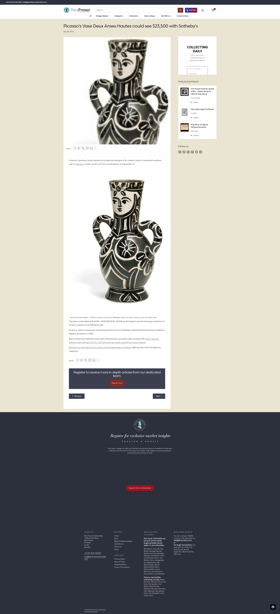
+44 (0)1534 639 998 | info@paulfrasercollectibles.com (26, 2)
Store (116, 539)
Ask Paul (192, 10)
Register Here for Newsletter (140, 488)
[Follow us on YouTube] (196, 152)
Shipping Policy (120, 565)
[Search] (180, 10)
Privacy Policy (119, 559)
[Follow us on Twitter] (184, 152)
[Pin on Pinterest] (78, 149)
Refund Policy (119, 562)
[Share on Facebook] (74, 149)
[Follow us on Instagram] (188, 152)
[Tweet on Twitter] (83, 149)
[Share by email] (87, 149)
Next (158, 396)
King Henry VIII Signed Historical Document (199, 126)
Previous (77, 396)
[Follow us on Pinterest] (192, 152)
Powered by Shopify (91, 612)
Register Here (117, 383)
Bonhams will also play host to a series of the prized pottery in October (100, 347)
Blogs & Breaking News (123, 541)
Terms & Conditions (122, 567)
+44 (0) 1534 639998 (92, 553)
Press (116, 549)
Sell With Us (119, 544)
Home (116, 536)
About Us (118, 547)
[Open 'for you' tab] (273, 607)
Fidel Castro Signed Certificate (202, 109)
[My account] (203, 10)
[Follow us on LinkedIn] (200, 152)
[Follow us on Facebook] (179, 152)
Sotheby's (79, 164)
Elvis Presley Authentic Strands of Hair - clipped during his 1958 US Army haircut (202, 91)
